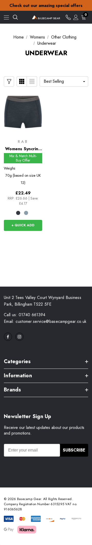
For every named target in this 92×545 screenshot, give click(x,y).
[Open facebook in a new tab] (8, 337)
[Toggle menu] (6, 17)
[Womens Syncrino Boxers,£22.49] (23, 111)
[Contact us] (68, 17)
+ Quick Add (23, 225)
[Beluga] (18, 213)
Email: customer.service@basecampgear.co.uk (45, 321)
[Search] (15, 17)
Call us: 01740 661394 (24, 315)
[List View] (32, 81)
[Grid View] (22, 81)
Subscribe (74, 450)
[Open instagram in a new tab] (19, 337)
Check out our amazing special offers (46, 3)
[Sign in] (75, 17)
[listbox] (64, 81)
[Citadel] (26, 213)
